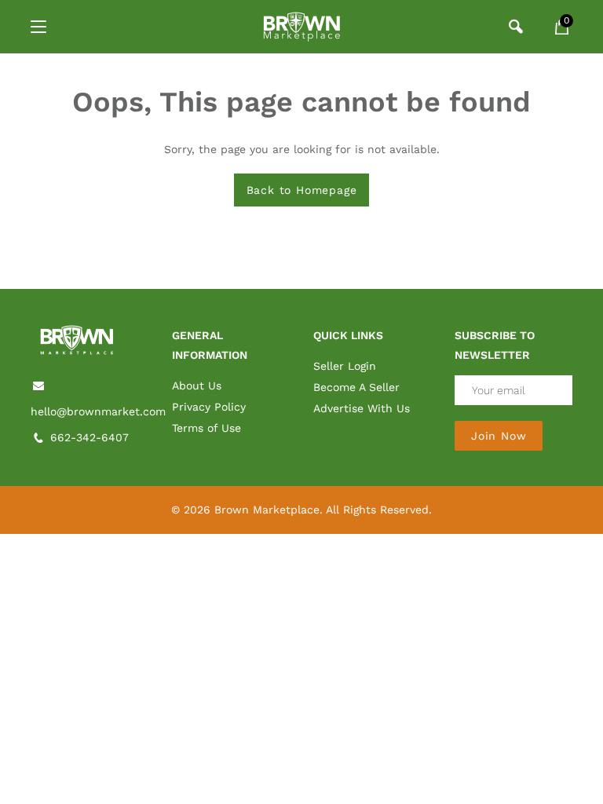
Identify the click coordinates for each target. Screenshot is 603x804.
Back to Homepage (302, 190)
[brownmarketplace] (301, 27)
